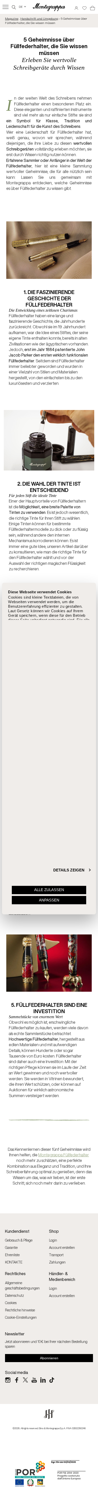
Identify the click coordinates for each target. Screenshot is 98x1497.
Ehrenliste (12, 1254)
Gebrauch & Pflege (18, 1240)
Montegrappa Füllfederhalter (63, 1155)
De (23, 7)
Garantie (11, 1247)
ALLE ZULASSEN (49, 890)
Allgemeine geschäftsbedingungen (22, 1285)
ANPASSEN (49, 900)
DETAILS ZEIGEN (68, 870)
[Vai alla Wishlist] (84, 6)
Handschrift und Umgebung (39, 18)
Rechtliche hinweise (20, 1310)
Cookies (11, 1302)
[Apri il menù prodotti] (6, 7)
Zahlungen (57, 1262)
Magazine (11, 18)
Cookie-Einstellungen (21, 1317)
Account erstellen (62, 1247)
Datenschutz (14, 1295)
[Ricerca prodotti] (13, 7)
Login (53, 1240)
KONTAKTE (13, 1262)
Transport (56, 1254)
